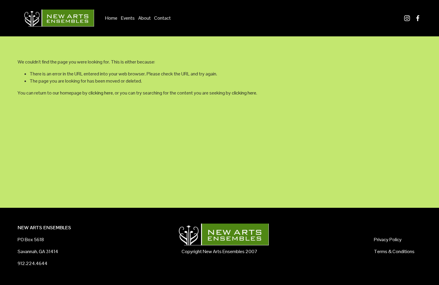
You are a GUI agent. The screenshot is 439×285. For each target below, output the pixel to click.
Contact (162, 18)
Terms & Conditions (394, 251)
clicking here (100, 93)
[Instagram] (407, 18)
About (144, 18)
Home (111, 18)
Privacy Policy (388, 239)
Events (128, 18)
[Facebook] (417, 18)
